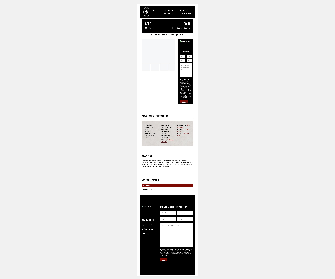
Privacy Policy (184, 97)
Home (155, 10)
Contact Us (186, 13)
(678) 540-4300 (149, 229)
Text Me (146, 233)
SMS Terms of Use (185, 96)
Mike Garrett (148, 220)
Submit (184, 102)
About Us (184, 10)
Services (169, 10)
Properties (169, 13)
